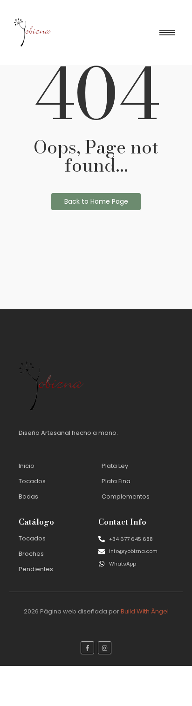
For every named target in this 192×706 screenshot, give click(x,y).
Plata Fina (116, 481)
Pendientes (36, 569)
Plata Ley (115, 465)
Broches (31, 553)
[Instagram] (104, 648)
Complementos (126, 496)
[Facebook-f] (87, 648)
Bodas (28, 496)
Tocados (32, 481)
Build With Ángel (145, 611)
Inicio (26, 465)
